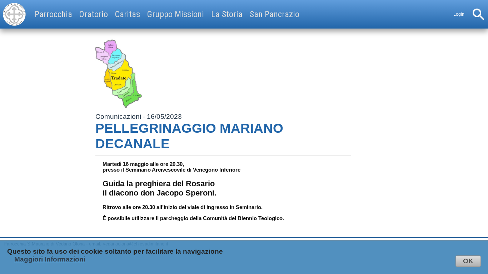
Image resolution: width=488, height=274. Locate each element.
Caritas (127, 14)
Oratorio (93, 14)
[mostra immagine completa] (118, 74)
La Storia (227, 14)
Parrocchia (53, 14)
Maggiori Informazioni (49, 259)
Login (458, 14)
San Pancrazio (274, 14)
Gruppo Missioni (175, 14)
